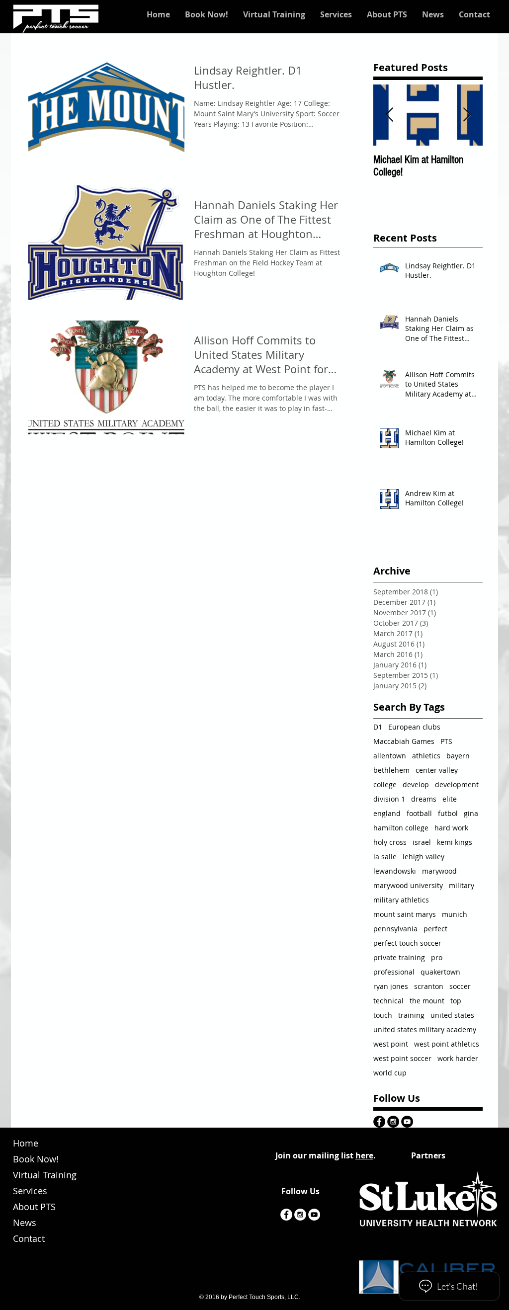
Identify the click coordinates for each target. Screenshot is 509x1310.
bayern (458, 755)
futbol (448, 813)
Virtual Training (45, 1175)
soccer (460, 986)
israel (422, 842)
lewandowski (394, 871)
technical (388, 1000)
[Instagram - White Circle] (300, 1215)
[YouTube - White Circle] (314, 1215)
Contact (29, 1238)
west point (390, 1044)
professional (394, 972)
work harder (457, 1058)
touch (382, 1015)
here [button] (364, 1155)
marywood (439, 871)
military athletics (401, 900)
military (461, 885)
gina (471, 813)
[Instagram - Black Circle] (393, 1122)
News (24, 1222)
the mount (427, 1000)
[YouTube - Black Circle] (407, 1122)
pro (436, 957)
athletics (426, 755)
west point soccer (402, 1058)
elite (449, 799)
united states (452, 1015)
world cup (390, 1072)
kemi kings (454, 842)
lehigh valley (423, 856)
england (387, 813)
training (411, 1015)
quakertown (440, 972)
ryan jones (390, 986)
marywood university (408, 885)
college (385, 784)
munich (454, 914)
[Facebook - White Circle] (286, 1215)
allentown (389, 755)
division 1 (389, 799)
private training (399, 957)
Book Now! (36, 1159)
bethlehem (391, 770)
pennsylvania (395, 928)
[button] (274, 14)
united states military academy (424, 1029)
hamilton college (400, 827)
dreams (423, 799)
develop (416, 784)
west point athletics (446, 1044)
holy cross (390, 842)
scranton (428, 986)
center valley (437, 770)
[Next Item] (466, 115)
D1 (377, 727)
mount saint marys (404, 914)
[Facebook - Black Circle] (379, 1122)
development (457, 784)
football (419, 813)
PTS (446, 741)
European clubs (414, 727)
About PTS (34, 1207)
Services (30, 1191)
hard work (451, 827)
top (455, 1000)
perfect (435, 928)
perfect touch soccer (407, 943)
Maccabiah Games (403, 741)
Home (25, 1143)
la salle (385, 856)
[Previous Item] (389, 115)
